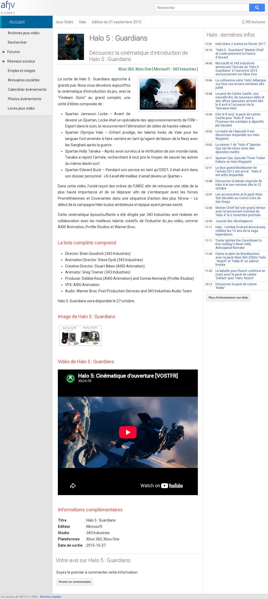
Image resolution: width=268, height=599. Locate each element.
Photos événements (24, 99)
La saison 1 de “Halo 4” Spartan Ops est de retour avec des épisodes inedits (233, 148)
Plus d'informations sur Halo (228, 297)
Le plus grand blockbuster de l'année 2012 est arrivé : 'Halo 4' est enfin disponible (233, 171)
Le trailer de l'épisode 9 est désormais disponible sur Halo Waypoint (232, 135)
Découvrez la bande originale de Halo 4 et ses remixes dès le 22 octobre (233, 184)
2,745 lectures (253, 22)
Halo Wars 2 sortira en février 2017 (235, 44)
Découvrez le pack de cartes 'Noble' (231, 286)
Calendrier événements (27, 89)
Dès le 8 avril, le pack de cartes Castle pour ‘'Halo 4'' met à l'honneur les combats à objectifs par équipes (234, 120)
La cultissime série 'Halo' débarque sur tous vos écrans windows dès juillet (235, 84)
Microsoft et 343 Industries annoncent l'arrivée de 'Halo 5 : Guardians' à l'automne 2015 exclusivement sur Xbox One (232, 68)
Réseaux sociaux (21, 61)
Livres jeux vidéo (21, 108)
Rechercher (17, 42)
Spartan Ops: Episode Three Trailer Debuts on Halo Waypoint (235, 160)
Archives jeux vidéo (24, 33)
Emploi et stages (21, 71)
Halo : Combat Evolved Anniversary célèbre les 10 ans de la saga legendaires (235, 230)
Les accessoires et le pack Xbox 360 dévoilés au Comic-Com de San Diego (233, 198)
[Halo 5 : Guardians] (168, 94)
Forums (13, 52)
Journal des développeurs (229, 221)
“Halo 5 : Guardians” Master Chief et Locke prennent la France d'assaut (234, 53)
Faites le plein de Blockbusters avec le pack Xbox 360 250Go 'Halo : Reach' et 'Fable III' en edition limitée (235, 259)
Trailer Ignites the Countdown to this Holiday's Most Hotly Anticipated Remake (233, 244)
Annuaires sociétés (24, 80)
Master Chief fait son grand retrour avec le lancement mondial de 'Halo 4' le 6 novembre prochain (235, 211)
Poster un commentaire (75, 581)
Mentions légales (50, 596)
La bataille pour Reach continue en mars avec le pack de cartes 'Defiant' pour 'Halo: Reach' (235, 274)
